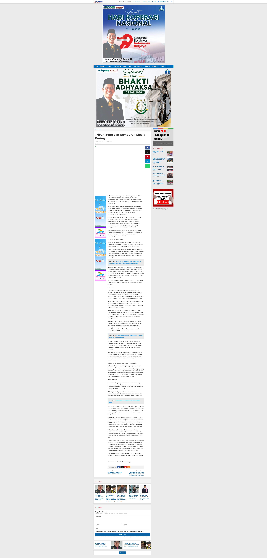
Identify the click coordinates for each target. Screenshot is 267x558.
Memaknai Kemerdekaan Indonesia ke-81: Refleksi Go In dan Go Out (144, 496)
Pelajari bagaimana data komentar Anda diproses (137, 536)
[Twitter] (122, 467)
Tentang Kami (165, 208)
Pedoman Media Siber (162, 209)
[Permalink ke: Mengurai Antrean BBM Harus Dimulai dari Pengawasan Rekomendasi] (134, 489)
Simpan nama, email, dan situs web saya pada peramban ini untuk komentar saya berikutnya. (119, 531)
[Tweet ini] (147, 152)
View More (122, 552)
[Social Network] (171, 1)
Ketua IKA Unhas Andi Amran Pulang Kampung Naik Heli (115, 472)
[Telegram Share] (147, 161)
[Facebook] (118, 467)
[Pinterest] (125, 467)
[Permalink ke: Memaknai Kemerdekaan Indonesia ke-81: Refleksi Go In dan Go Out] (145, 489)
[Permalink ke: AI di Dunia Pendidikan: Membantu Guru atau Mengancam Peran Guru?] (100, 489)
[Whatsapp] (147, 166)
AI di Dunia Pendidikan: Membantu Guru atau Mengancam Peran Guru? (99, 496)
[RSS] (128, 467)
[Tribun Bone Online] (98, 1)
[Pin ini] (147, 157)
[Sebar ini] (147, 147)
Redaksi (154, 209)
